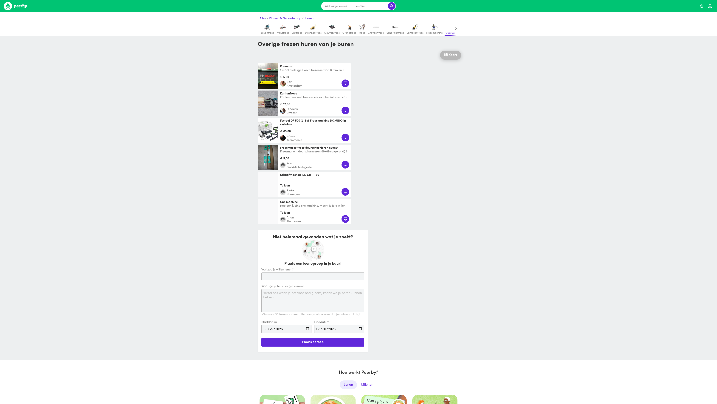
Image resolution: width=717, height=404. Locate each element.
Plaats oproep (313, 341)
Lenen (348, 384)
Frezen (309, 18)
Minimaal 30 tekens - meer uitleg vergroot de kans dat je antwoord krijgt (310, 314)
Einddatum (321, 322)
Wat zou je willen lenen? (277, 269)
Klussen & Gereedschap (285, 18)
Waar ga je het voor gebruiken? (282, 286)
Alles (263, 18)
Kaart (453, 54)
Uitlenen (367, 384)
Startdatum (269, 322)
